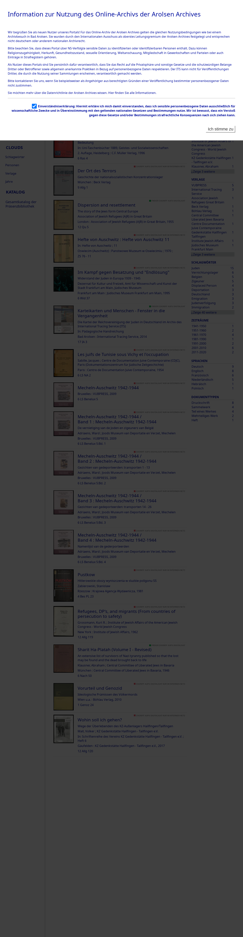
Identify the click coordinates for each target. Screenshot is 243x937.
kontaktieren (24, 81)
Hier (111, 93)
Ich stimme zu (220, 129)
